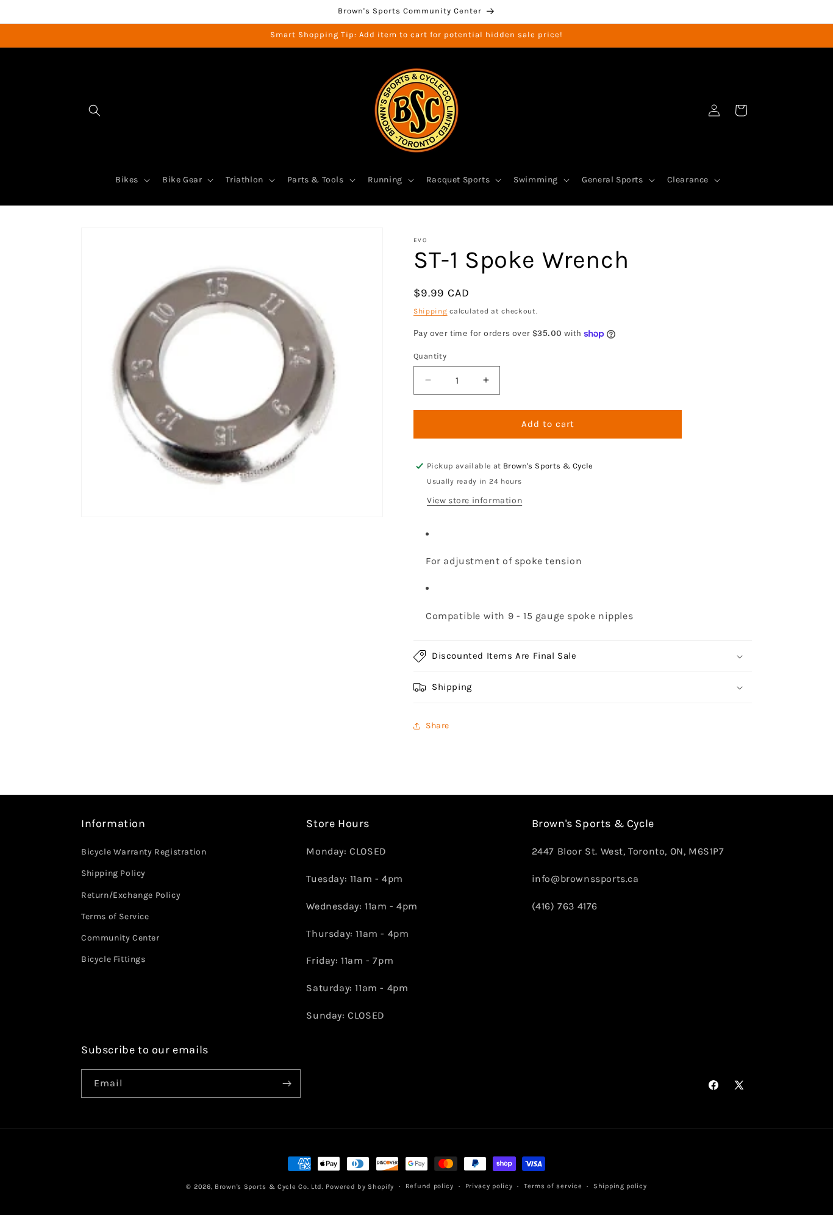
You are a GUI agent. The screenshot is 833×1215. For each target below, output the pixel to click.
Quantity (429, 355)
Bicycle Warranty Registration (143, 852)
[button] (94, 110)
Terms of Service (115, 916)
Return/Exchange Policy (131, 895)
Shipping (430, 311)
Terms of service (553, 1186)
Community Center (120, 938)
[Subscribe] (286, 1083)
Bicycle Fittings (113, 959)
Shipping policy (620, 1186)
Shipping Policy (113, 874)
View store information (474, 500)
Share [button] (437, 725)
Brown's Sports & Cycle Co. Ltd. (269, 1187)
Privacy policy (489, 1186)
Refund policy (430, 1186)
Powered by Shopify (360, 1187)
